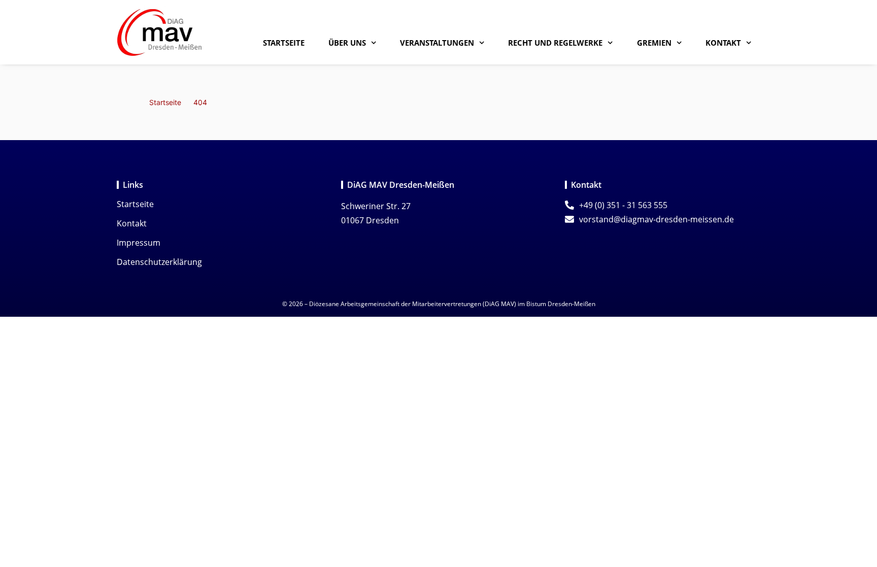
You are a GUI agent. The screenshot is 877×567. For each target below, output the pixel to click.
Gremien (654, 43)
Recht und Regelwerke (555, 43)
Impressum (138, 243)
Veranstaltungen (437, 43)
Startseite (284, 43)
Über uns (347, 43)
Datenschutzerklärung (159, 262)
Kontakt (723, 43)
